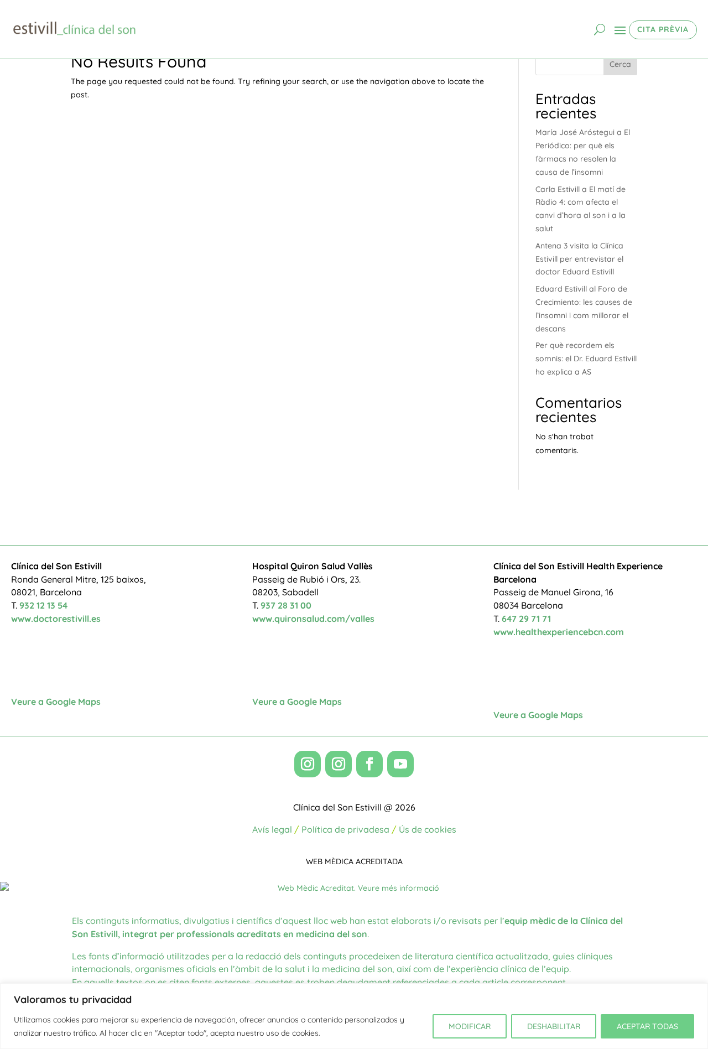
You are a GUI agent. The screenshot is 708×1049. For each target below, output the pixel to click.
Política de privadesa (345, 829)
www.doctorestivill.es (56, 618)
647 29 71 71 (526, 618)
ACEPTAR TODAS (647, 1026)
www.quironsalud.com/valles (313, 618)
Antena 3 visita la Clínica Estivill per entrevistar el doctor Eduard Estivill (579, 259)
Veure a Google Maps (56, 701)
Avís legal (272, 829)
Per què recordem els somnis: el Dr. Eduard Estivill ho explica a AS (586, 358)
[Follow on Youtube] (400, 764)
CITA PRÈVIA (663, 29)
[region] (354, 1016)
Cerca (620, 64)
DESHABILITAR (553, 1026)
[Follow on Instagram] (307, 764)
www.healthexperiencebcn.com (558, 631)
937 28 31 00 (286, 605)
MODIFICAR (470, 1026)
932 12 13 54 (43, 605)
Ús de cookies (427, 829)
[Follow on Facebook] (369, 764)
